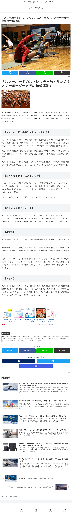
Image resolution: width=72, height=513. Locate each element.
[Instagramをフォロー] (35, 366)
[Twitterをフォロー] (53, 361)
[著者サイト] (18, 361)
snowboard (6, 333)
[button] (66, 292)
